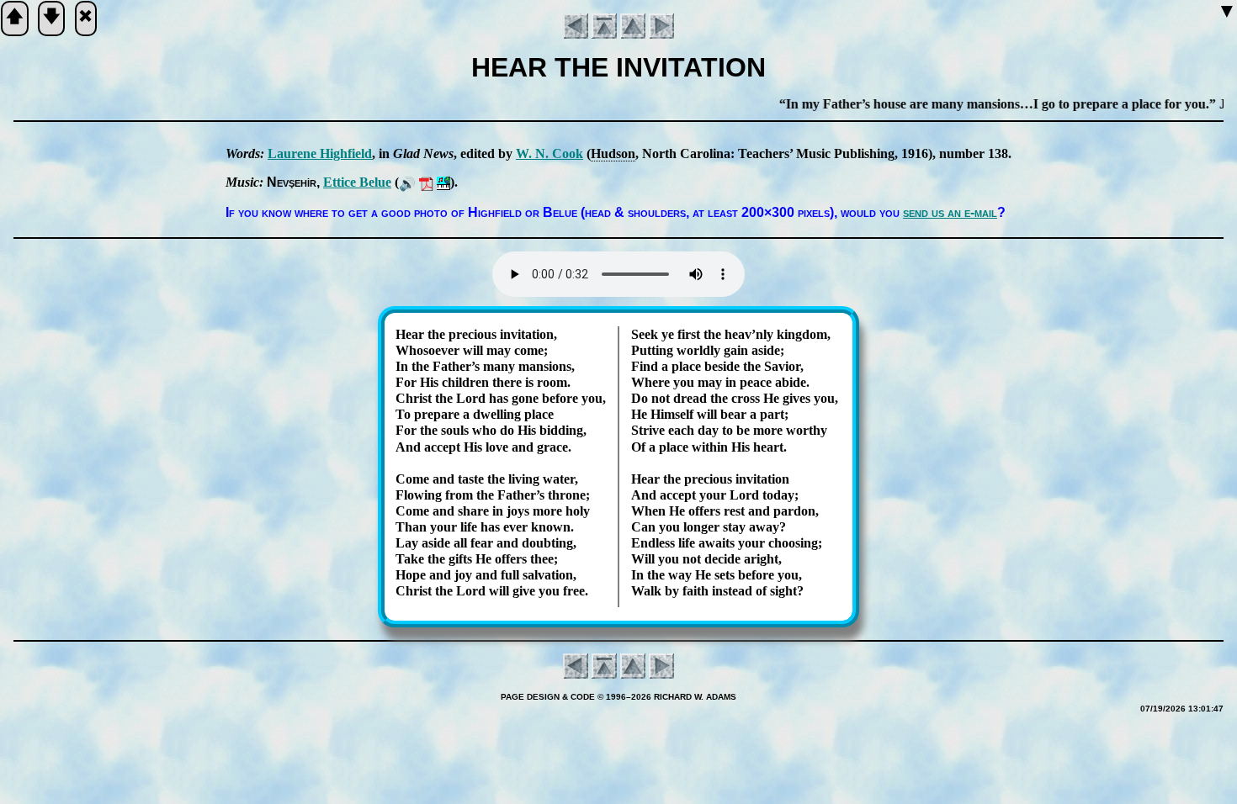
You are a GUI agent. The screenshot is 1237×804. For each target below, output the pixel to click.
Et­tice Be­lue (357, 182)
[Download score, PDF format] (426, 182)
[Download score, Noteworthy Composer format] (443, 182)
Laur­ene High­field (320, 153)
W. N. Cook (549, 153)
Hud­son (613, 153)
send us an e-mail (950, 212)
